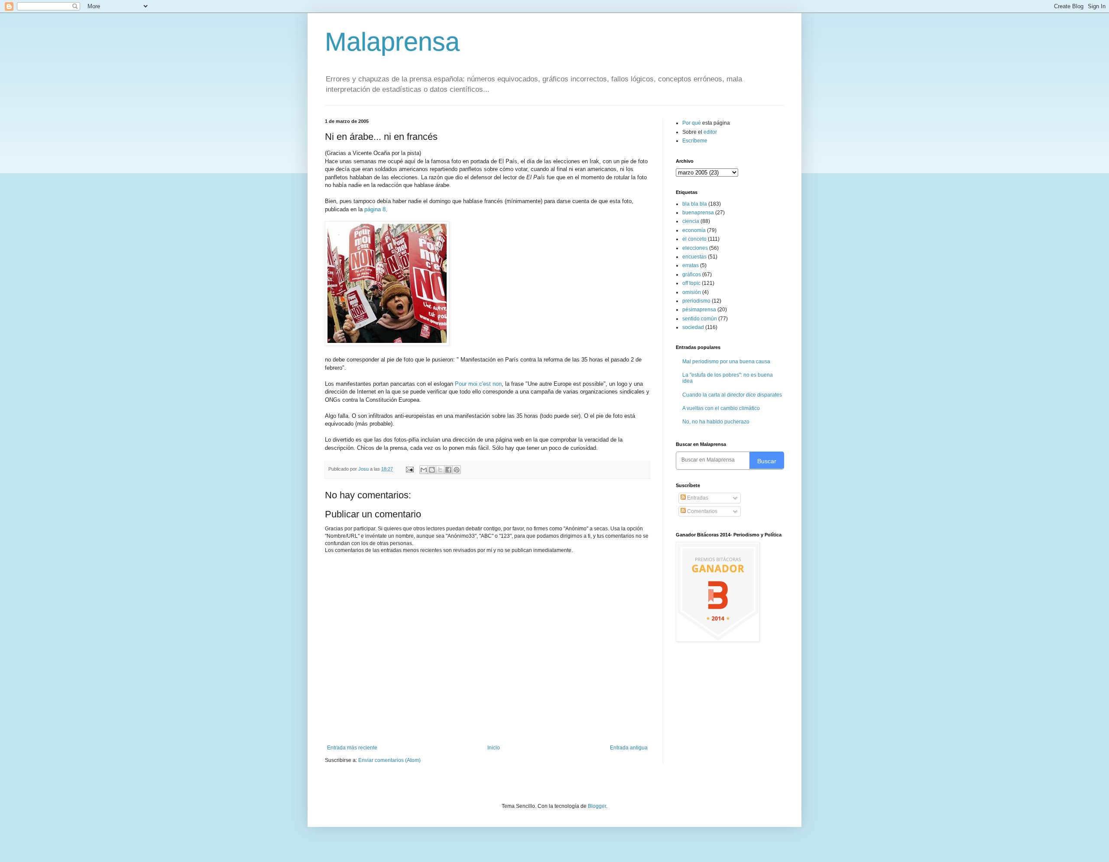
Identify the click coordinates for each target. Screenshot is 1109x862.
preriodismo (696, 301)
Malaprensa (392, 41)
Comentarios (701, 511)
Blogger (597, 806)
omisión (691, 292)
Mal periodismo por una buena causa (726, 361)
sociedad (693, 327)
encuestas (694, 257)
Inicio (493, 748)
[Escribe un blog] (432, 469)
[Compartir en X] (440, 469)
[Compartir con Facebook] (448, 469)
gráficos (691, 274)
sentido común (699, 319)
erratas (690, 265)
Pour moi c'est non (478, 384)
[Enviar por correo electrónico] (423, 469)
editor (710, 132)
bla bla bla (694, 204)
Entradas (697, 498)
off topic (691, 283)
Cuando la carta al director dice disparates (732, 395)
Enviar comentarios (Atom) (389, 760)
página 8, (375, 209)
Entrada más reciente (352, 748)
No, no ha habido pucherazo (715, 422)
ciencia (690, 221)
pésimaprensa (699, 310)
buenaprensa (698, 213)
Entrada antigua (629, 748)
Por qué (692, 123)
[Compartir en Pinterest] (456, 469)
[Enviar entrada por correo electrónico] (409, 468)
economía (694, 230)
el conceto (694, 239)
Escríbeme (694, 141)
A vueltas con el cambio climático (721, 408)
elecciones (695, 248)
